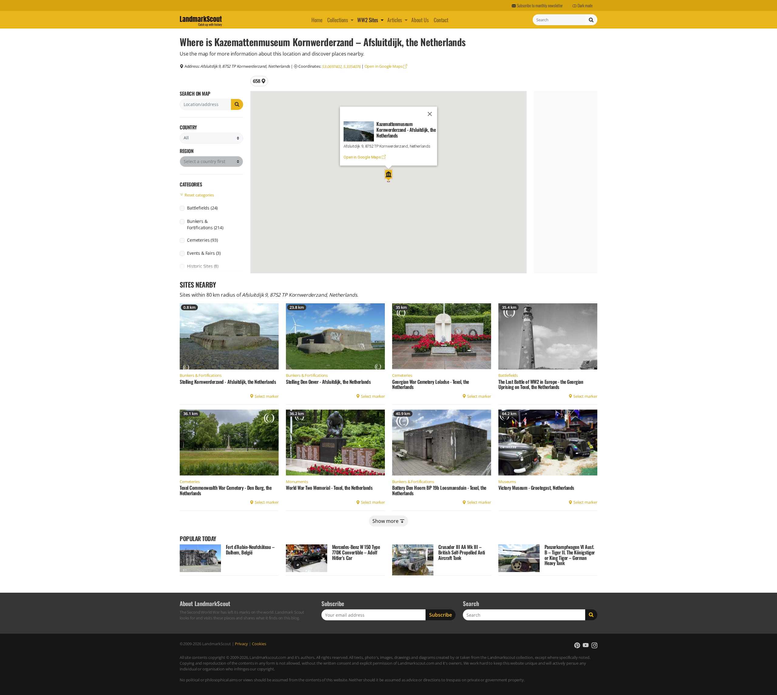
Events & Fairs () (204, 253)
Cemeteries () (202, 240)
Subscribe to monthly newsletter (539, 5)
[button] (353, 19)
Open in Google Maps (384, 66)
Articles (394, 20)
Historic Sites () (203, 266)
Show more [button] (386, 521)
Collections (337, 20)
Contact (441, 20)
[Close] (429, 114)
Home (316, 20)
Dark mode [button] (584, 5)
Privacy (241, 643)
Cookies (259, 643)
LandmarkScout (201, 20)
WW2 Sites (367, 20)
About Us (420, 20)
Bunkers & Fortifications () (205, 224)
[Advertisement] (564, 182)
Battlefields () (202, 208)
